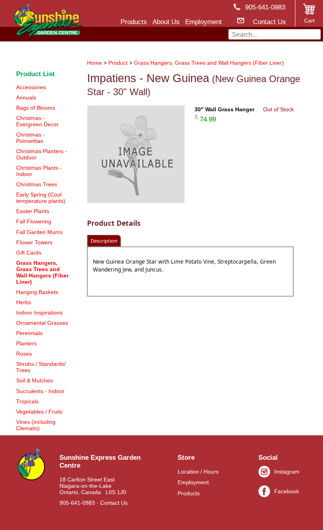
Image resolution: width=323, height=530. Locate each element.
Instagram (286, 471)
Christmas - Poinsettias (30, 137)
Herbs (23, 302)
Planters (26, 343)
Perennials (29, 333)
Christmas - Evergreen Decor (37, 121)
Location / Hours (198, 471)
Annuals (26, 97)
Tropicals (27, 401)
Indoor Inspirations (39, 312)
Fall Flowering (33, 221)
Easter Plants (32, 211)
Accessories (31, 87)
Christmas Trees (36, 184)
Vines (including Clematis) (36, 425)
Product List (35, 74)
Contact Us (114, 503)
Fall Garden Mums (39, 232)
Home (94, 63)
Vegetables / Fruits (39, 411)
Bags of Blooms (35, 108)
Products (189, 493)
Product (118, 63)
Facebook (286, 491)
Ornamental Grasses (42, 323)
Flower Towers (34, 242)
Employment (193, 482)
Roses (24, 353)
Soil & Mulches (34, 380)
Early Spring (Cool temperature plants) (40, 197)
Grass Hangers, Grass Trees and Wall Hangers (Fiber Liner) (209, 63)
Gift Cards (28, 252)
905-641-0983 (77, 503)
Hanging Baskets (37, 292)
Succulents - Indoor (40, 391)
